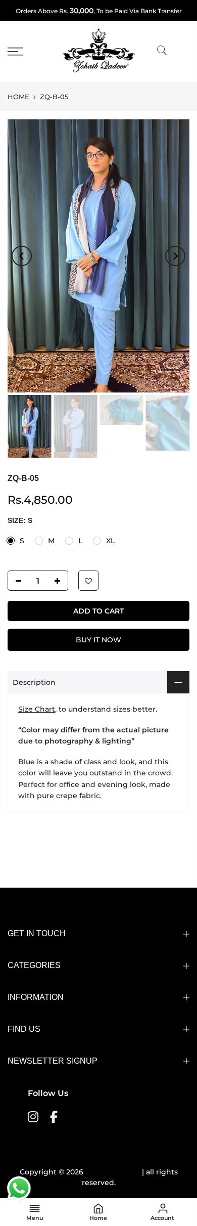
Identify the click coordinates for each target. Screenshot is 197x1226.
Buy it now (98, 639)
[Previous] (22, 256)
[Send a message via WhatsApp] (19, 1188)
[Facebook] (55, 1116)
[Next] (175, 256)
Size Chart (36, 709)
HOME (18, 97)
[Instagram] (34, 1116)
